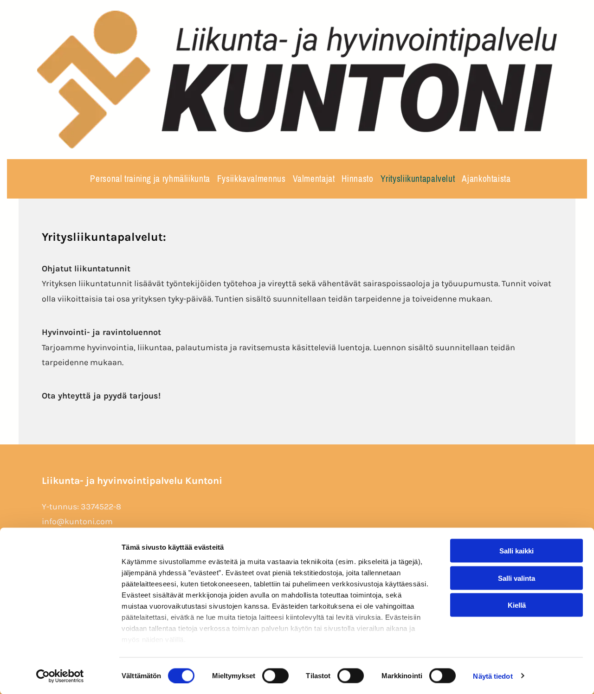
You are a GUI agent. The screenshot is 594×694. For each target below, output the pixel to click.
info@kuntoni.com (77, 521)
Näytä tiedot (492, 676)
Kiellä (517, 605)
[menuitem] (146, 178)
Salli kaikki (516, 551)
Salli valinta (516, 578)
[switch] (275, 675)
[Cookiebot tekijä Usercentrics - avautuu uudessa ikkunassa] (60, 676)
